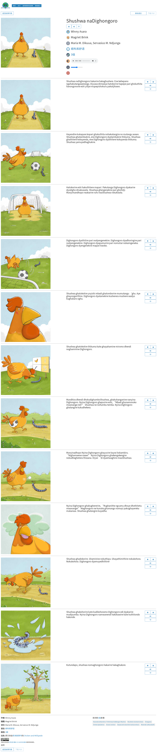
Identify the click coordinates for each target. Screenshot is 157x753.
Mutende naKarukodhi (147, 725)
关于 (19, 6)
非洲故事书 (17, 735)
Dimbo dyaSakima (98, 725)
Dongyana (148, 722)
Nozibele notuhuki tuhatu (135, 722)
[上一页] (147, 82)
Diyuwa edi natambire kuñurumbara (128, 725)
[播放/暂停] (74, 26)
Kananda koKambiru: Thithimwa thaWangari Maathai (109, 722)
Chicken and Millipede (33, 735)
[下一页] (69, 26)
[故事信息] (153, 665)
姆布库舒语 (77, 49)
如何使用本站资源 (28, 6)
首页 (14, 6)
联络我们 (37, 6)
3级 (73, 54)
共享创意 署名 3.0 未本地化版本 (17, 742)
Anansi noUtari (110, 725)
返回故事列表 (7, 13)
